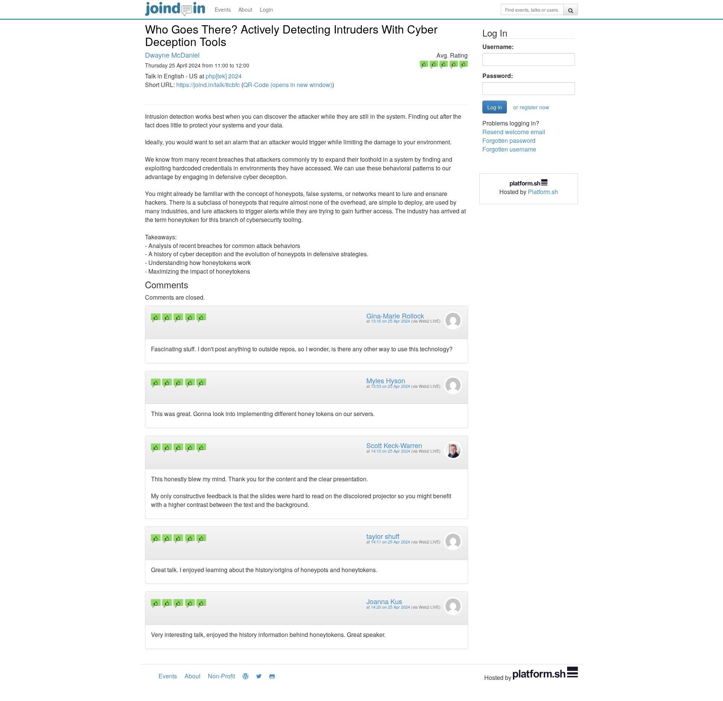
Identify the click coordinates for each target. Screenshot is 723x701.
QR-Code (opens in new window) (287, 84)
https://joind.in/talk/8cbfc (208, 84)
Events (223, 9)
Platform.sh (543, 191)
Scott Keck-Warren (394, 445)
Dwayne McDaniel (172, 55)
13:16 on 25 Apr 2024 (390, 321)
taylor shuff (383, 536)
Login (266, 9)
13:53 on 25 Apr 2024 (390, 386)
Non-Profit (221, 676)
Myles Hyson (385, 380)
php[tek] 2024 (224, 76)
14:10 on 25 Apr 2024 (390, 451)
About (245, 9)
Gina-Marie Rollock (395, 315)
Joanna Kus (384, 601)
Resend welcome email (513, 131)
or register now (531, 107)
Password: (497, 76)
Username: (498, 47)
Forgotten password (508, 140)
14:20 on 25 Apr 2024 (390, 607)
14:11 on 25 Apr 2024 (390, 542)
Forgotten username (509, 149)
